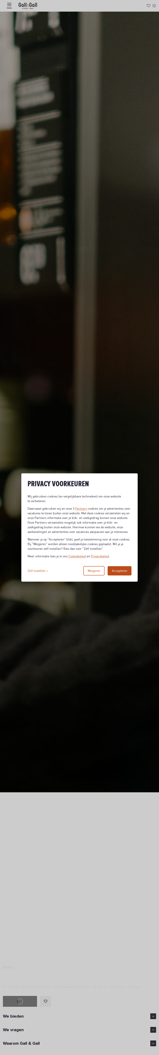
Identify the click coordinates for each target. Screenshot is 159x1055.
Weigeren (94, 571)
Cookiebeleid (77, 556)
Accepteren (119, 571)
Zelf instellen (36, 570)
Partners (81, 509)
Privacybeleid (100, 556)
